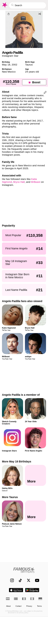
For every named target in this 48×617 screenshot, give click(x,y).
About (8, 606)
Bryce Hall (19, 182)
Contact (18, 606)
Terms (39, 606)
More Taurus (10, 497)
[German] (40, 599)
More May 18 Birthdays (16, 461)
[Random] (40, 14)
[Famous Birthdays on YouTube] (36, 580)
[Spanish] (8, 599)
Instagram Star (10, 55)
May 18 (6, 64)
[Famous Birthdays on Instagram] (11, 580)
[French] (24, 599)
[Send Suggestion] (45, 93)
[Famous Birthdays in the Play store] (32, 590)
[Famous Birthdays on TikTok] (19, 580)
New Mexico (9, 71)
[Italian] (32, 599)
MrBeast (35, 182)
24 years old (32, 71)
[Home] (24, 570)
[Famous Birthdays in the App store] (16, 590)
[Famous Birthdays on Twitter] (27, 580)
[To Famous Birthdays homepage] (4, 5)
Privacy (29, 606)
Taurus (29, 64)
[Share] (8, 14)
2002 (14, 64)
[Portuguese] (16, 599)
